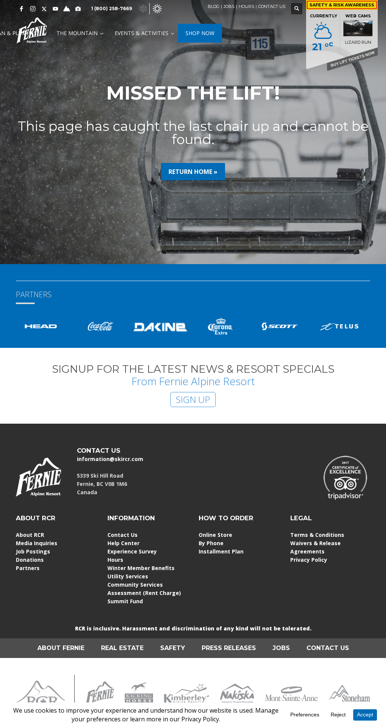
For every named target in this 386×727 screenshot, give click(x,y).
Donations (30, 559)
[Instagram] (32, 8)
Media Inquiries (36, 543)
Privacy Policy (308, 559)
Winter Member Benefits (141, 568)
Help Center (123, 543)
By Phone (211, 543)
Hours (115, 559)
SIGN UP (193, 399)
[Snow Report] (66, 8)
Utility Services (127, 576)
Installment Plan (221, 551)
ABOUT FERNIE (60, 648)
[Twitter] (44, 8)
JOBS (229, 6)
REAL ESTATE (122, 648)
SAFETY (172, 648)
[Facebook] (21, 8)
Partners (28, 568)
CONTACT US (271, 6)
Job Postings (33, 551)
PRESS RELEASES (229, 648)
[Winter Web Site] (143, 8)
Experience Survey (132, 551)
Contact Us (122, 534)
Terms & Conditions (317, 534)
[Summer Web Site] (157, 8)
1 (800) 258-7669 (111, 8)
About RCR (30, 534)
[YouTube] (55, 8)
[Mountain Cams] (78, 8)
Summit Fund (125, 601)
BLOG (213, 6)
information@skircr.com (110, 459)
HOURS (246, 6)
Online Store (215, 534)
